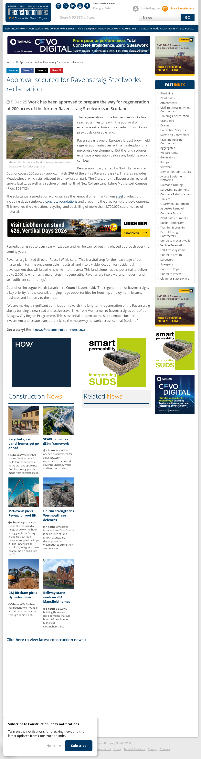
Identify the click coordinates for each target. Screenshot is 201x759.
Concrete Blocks (170, 213)
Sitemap (152, 749)
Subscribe (78, 745)
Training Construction (174, 116)
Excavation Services (173, 130)
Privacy (117, 749)
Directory (165, 749)
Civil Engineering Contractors (171, 141)
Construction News (15, 28)
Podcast (189, 28)
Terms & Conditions (134, 749)
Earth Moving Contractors (169, 234)
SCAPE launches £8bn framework (56, 441)
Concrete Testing (171, 255)
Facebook (87, 6)
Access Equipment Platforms (172, 178)
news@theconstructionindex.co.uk (61, 329)
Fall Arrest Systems (172, 250)
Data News (112, 28)
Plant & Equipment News (91, 28)
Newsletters (182, 8)
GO (187, 17)
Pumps (164, 162)
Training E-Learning (173, 227)
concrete (51, 201)
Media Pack (159, 28)
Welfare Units (169, 153)
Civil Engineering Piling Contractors (175, 109)
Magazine (146, 28)
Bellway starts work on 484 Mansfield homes (56, 597)
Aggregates (167, 148)
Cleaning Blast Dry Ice (174, 278)
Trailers (165, 199)
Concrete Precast (171, 274)
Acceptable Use (102, 749)
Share (11, 70)
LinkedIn (73, 6)
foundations (68, 201)
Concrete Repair (171, 269)
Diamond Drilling (171, 185)
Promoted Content (38, 28)
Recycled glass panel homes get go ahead (23, 443)
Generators (167, 157)
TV (138, 28)
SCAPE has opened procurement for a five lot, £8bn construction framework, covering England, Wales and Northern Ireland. (57, 459)
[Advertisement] (78, 688)
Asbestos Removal (172, 208)
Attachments (168, 103)
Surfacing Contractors (174, 135)
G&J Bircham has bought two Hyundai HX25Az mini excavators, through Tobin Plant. (22, 609)
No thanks (54, 745)
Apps (181, 28)
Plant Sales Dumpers (174, 218)
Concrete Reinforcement (176, 194)
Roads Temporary (172, 223)
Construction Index (28, 12)
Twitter (66, 6)
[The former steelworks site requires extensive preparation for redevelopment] (39, 137)
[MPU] (41, 386)
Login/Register (151, 8)
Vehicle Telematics (172, 245)
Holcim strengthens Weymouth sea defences (58, 515)
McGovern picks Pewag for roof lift (22, 513)
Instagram (58, 6)
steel (119, 196)
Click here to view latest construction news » (46, 639)
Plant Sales (167, 98)
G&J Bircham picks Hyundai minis (22, 595)
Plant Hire (166, 93)
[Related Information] (78, 53)
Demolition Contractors (175, 172)
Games (171, 28)
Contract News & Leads (62, 28)
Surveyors (166, 260)
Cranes (165, 125)
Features (126, 28)
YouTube (80, 6)
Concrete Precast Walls (175, 240)
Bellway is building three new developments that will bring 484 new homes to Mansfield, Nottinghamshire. (57, 617)
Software (166, 167)
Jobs (134, 28)
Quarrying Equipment (174, 204)
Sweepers (166, 264)
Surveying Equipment (174, 189)
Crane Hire (167, 121)
